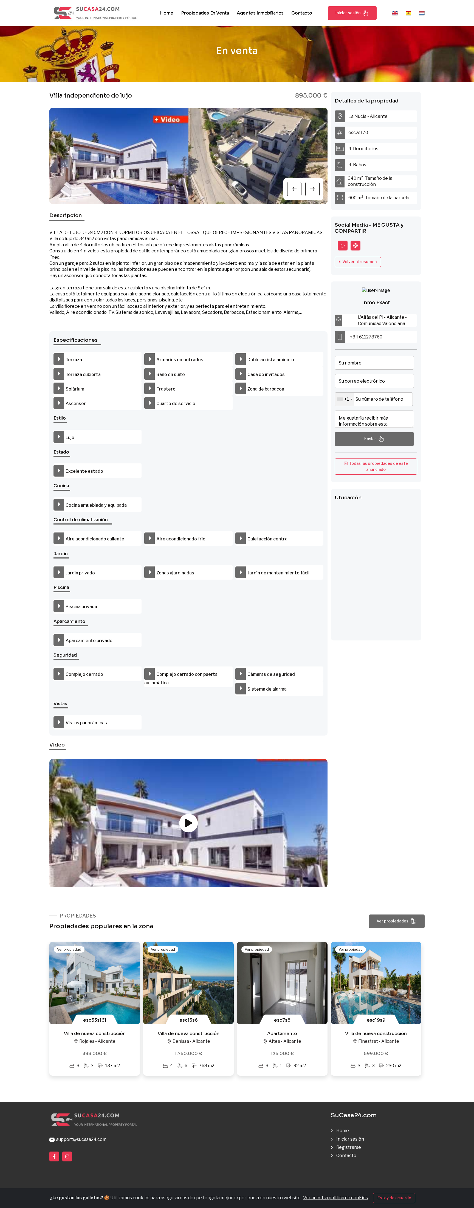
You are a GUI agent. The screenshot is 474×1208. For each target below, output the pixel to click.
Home (166, 13)
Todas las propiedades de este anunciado (378, 466)
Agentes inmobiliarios (260, 13)
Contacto (301, 13)
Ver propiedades (392, 921)
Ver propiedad (69, 949)
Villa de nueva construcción (95, 1033)
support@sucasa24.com (80, 1139)
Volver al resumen (359, 261)
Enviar (370, 438)
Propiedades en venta (205, 13)
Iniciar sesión (347, 12)
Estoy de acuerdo (394, 1197)
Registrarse (348, 1147)
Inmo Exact (376, 303)
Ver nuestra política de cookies (335, 1197)
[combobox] (344, 399)
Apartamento (282, 1033)
